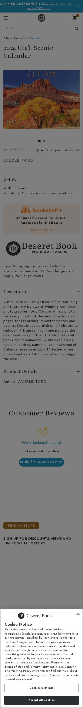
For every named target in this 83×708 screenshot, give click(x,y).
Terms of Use (14, 667)
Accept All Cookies (41, 700)
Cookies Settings (41, 688)
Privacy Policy (39, 667)
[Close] (78, 614)
